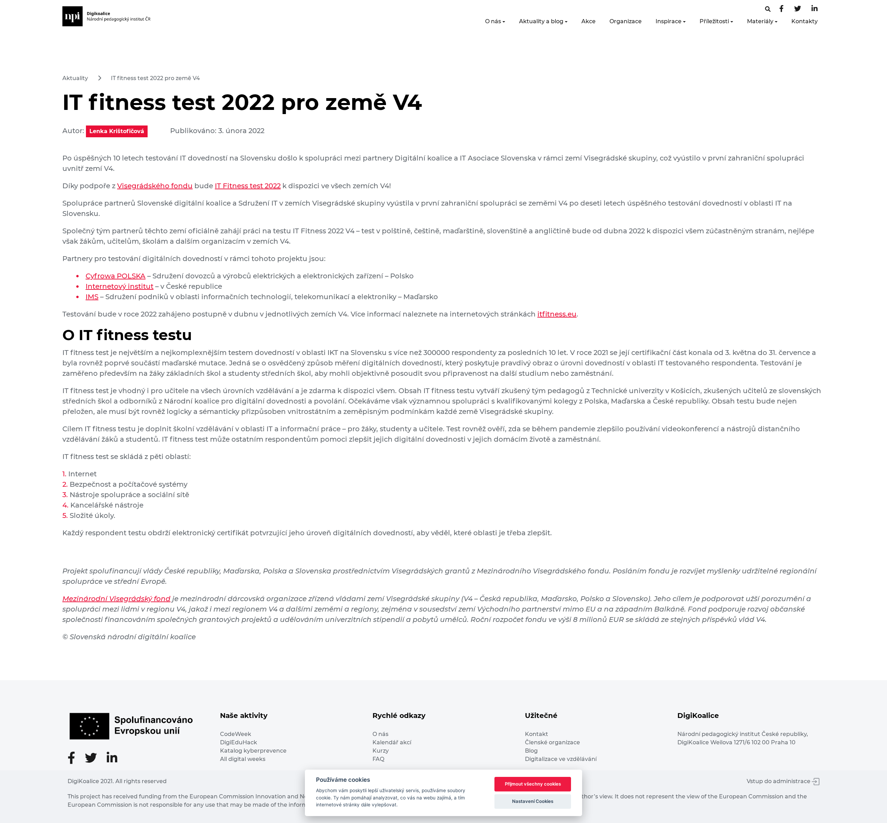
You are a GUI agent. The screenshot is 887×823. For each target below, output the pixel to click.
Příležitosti (714, 21)
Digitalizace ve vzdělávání (561, 759)
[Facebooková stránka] (768, 9)
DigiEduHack (238, 742)
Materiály (760, 21)
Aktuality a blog (541, 21)
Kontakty (804, 21)
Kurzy (380, 750)
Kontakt (536, 734)
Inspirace (669, 21)
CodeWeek (235, 734)
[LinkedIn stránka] (814, 9)
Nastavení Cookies (532, 801)
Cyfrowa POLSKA (116, 276)
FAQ (378, 759)
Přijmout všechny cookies (533, 784)
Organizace (625, 21)
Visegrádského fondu (155, 186)
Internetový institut (119, 286)
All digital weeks (242, 759)
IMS (92, 297)
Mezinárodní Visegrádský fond (116, 599)
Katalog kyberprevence (253, 750)
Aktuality (75, 78)
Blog (531, 750)
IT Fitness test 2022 (248, 186)
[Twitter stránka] (797, 9)
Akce (588, 21)
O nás (493, 21)
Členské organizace (552, 742)
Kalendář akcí (391, 742)
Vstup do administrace (779, 781)
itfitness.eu (557, 314)
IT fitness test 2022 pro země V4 (155, 78)
